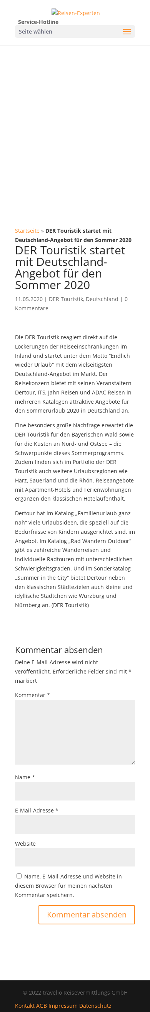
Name (25, 777)
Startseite (27, 230)
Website (25, 843)
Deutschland (102, 299)
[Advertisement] (75, 124)
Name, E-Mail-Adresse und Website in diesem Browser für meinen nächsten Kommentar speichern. (68, 886)
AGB (41, 1005)
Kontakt (25, 1005)
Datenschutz (95, 1005)
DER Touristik (66, 299)
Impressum (63, 1005)
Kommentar (32, 695)
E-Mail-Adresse (36, 810)
